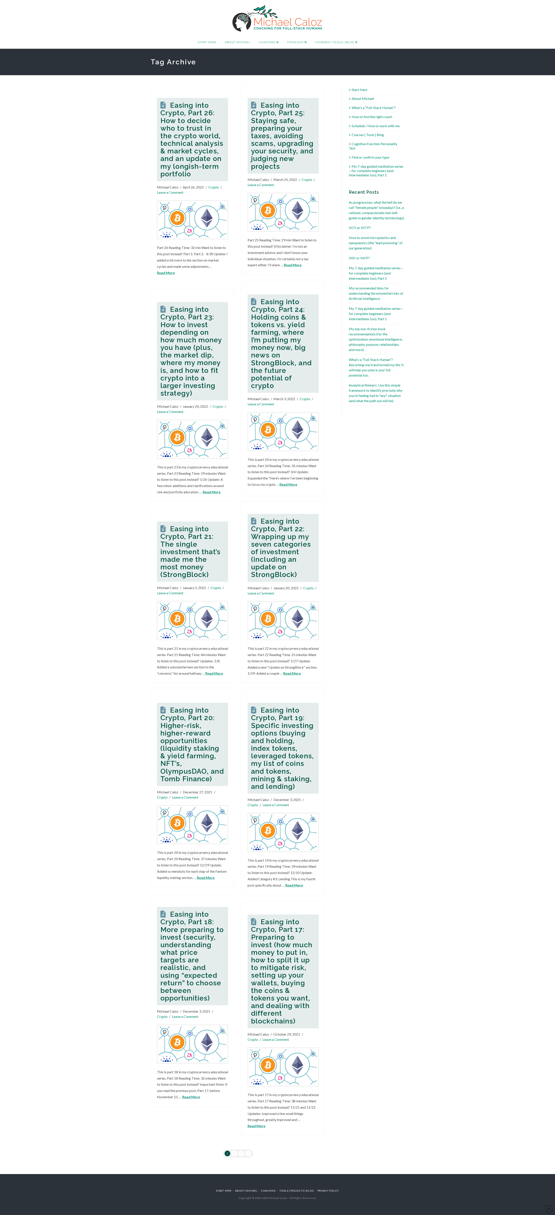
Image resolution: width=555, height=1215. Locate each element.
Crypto (213, 187)
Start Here (359, 90)
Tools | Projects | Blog (296, 1190)
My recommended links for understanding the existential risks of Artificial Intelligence (376, 293)
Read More (166, 273)
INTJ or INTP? (360, 228)
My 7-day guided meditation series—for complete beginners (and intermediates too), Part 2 (376, 273)
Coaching (268, 1190)
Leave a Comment (170, 192)
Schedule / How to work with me (376, 126)
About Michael (363, 98)
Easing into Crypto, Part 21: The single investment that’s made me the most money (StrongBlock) (190, 551)
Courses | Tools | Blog (368, 135)
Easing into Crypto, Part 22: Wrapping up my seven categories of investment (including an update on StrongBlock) (281, 547)
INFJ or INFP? (359, 258)
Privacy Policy (328, 1190)
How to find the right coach (372, 117)
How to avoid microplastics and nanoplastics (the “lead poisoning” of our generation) (376, 243)
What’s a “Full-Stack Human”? (374, 108)
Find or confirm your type (370, 157)
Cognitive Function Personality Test (373, 146)
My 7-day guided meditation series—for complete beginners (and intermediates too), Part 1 (376, 170)
